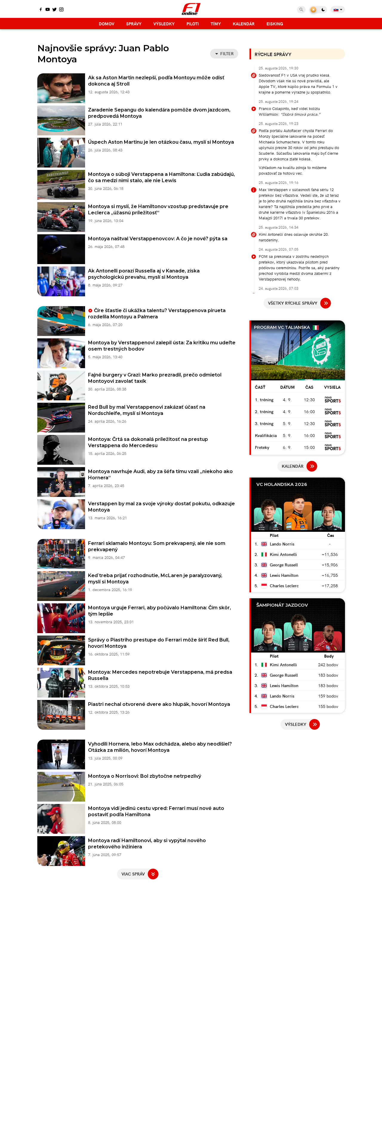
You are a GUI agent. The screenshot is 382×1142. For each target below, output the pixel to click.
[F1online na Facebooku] (40, 10)
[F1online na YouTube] (47, 10)
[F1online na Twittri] (54, 10)
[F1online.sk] (191, 8)
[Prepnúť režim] (318, 9)
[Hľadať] (301, 9)
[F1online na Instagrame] (61, 10)
